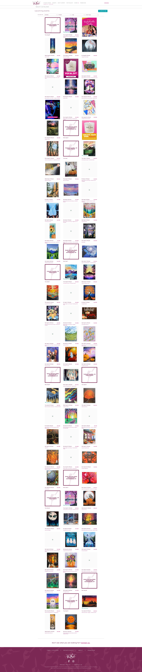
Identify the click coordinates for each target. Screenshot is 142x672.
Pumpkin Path (84, 303)
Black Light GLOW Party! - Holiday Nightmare (69, 325)
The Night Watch (66, 591)
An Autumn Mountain (48, 303)
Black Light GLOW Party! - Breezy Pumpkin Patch (52, 345)
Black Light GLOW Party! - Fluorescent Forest (70, 119)
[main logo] (36, 1)
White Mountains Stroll (49, 262)
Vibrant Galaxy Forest (85, 283)
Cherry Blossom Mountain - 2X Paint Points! (70, 509)
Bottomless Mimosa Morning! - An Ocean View (52, 78)
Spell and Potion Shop (49, 591)
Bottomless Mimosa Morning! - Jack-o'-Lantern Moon (70, 633)
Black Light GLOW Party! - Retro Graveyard (89, 571)
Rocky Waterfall (84, 550)
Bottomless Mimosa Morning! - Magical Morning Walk (70, 428)
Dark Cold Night (48, 530)
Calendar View (102, 10)
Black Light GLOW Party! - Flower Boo (70, 468)
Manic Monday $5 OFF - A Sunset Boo (51, 612)
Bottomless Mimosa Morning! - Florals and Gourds (52, 325)
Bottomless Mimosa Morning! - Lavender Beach (70, 201)
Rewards (106, 2)
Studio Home (47, 2)
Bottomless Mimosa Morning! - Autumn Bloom (70, 572)
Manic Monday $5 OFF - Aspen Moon (69, 386)
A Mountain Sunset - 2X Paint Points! (88, 159)
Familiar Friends (66, 365)
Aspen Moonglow (48, 180)
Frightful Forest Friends (49, 571)
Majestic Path (47, 139)
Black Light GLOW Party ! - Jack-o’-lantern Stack (89, 428)
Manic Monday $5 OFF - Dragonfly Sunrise (52, 159)
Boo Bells (83, 242)
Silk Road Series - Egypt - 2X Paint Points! (89, 612)
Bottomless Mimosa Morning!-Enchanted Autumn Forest (52, 469)
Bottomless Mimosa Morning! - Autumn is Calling (52, 242)
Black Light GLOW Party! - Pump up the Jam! (89, 77)
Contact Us (78, 664)
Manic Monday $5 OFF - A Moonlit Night (89, 262)
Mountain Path (84, 221)
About (80, 650)
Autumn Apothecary (85, 447)
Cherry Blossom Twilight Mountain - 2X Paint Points (71, 37)
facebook (69, 661)
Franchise (83, 2)
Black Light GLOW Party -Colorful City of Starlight (89, 181)
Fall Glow (46, 447)
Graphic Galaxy (66, 406)
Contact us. (85, 643)
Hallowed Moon (84, 406)
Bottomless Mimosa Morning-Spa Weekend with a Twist (89, 345)
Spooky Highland (85, 468)
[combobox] (50, 15)
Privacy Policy (65, 664)
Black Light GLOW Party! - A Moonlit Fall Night (70, 448)
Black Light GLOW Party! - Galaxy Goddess (52, 98)
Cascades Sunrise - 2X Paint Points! (69, 283)
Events (54, 2)
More (75, 2)
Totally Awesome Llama (86, 118)
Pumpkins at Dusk (85, 365)
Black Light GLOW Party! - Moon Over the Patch (52, 551)
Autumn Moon (84, 509)
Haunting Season (48, 221)
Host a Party (61, 2)
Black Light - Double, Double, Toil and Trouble (88, 201)
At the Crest (65, 98)
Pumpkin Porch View (67, 530)
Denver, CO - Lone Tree (48, 4)
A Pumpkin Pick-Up (85, 324)
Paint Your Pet (47, 365)
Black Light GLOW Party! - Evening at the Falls (70, 304)
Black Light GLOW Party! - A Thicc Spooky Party (70, 242)
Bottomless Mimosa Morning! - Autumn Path (89, 530)
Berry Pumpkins (66, 180)
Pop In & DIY (69, 2)
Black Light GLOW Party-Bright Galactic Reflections (52, 428)
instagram (73, 661)
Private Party (68, 650)
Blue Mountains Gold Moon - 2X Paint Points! (52, 406)
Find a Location (52, 650)
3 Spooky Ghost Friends (67, 550)
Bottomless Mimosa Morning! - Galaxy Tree (89, 98)
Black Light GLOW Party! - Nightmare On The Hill (70, 222)
